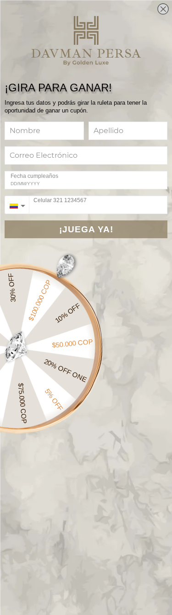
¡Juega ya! (86, 229)
